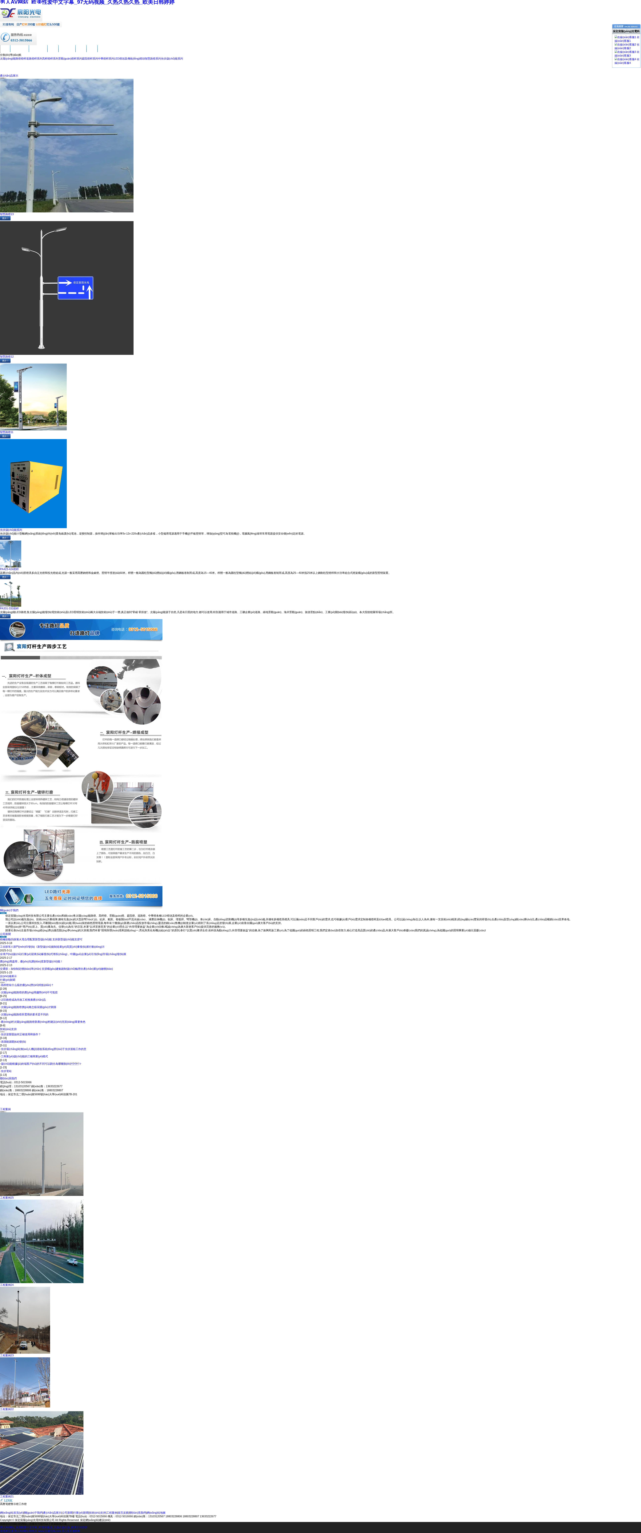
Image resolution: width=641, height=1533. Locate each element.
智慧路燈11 (6, 432)
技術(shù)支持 (67, 51)
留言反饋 (92, 51)
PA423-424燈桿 (9, 569)
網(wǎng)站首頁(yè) (11, 1512)
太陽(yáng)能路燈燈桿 (13, 58)
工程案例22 (7, 1409)
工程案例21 (7, 1496)
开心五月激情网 (70, 1531)
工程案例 (81, 51)
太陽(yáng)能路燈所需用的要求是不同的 (24, 1014)
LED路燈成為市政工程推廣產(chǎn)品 (23, 999)
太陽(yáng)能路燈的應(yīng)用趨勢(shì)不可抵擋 (29, 992)
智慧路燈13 (7, 214)
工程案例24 (7, 1284)
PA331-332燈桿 (9, 608)
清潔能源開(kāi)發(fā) (13, 1041)
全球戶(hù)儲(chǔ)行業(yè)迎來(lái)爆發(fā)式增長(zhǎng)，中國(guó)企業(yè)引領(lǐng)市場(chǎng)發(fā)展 (63, 954)
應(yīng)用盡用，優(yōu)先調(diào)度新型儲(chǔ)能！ (31, 961)
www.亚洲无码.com (49, 1531)
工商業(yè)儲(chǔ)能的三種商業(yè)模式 (24, 1056)
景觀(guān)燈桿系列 (70, 58)
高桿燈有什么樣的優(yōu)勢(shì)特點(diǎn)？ (27, 985)
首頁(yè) (5, 51)
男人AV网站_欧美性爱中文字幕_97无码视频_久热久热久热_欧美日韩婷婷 (43, 1527)
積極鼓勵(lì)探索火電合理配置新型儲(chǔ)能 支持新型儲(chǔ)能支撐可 (41, 939)
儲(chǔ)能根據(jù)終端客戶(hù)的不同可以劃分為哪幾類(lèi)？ (41, 1063)
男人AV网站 (21, 1531)
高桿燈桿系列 (50, 58)
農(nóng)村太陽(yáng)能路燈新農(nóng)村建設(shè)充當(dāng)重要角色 (43, 1021)
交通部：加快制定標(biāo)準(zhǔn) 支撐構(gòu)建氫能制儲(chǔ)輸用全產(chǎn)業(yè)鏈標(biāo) (56, 968)
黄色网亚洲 (6, 1531)
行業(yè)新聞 (7, 979)
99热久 (33, 1531)
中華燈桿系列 (106, 58)
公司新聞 (53, 51)
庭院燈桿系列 (90, 58)
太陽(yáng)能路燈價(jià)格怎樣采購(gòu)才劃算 (28, 1007)
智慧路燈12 (7, 356)
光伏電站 (6, 1071)
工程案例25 (7, 1197)
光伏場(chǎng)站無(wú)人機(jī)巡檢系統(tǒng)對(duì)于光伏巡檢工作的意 (43, 1049)
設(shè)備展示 (8, 976)
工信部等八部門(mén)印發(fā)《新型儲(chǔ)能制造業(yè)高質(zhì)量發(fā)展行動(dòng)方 (52, 946)
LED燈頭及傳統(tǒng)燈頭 (129, 58)
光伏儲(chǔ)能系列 (172, 58)
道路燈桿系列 (34, 58)
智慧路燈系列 (153, 58)
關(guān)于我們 (19, 51)
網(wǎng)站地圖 (156, 1512)
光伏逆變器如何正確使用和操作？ (21, 1034)
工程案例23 (7, 1355)
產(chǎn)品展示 (38, 51)
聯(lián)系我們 (106, 51)
